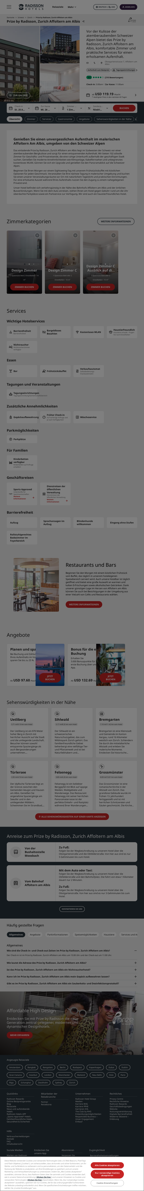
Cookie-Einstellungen (107, 1183)
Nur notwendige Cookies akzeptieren (107, 1174)
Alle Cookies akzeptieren (107, 1165)
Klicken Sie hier (43, 1177)
